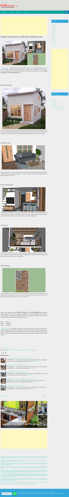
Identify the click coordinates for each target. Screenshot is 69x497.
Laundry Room (54, 40)
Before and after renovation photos (58, 108)
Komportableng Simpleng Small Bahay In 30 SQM (17, 372)
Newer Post (3, 395)
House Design (10, 347)
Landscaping (54, 44)
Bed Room (11, 12)
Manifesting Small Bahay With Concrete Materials (18, 365)
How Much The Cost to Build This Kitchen (20, 424)
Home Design (4, 347)
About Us (53, 99)
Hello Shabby (51, 492)
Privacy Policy (54, 104)
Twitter (16, 350)
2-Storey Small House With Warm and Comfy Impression (19, 358)
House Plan (54, 26)
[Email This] (2, 352)
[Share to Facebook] (5, 352)
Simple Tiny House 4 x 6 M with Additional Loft (21, 37)
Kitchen (24, 12)
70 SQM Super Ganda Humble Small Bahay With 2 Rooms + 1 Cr (21, 378)
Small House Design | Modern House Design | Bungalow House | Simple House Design (37, 493)
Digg (34, 350)
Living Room (3, 12)
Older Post (44, 395)
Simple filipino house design (57, 106)
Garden (53, 37)
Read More (35, 361)
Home (24, 395)
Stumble (28, 350)
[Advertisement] (24, 25)
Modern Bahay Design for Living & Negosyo (16, 385)
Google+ (22, 350)
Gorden (53, 42)
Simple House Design (60, 493)
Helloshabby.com (5, 67)
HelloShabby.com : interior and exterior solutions (32, 492)
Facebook (10, 350)
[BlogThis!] (3, 352)
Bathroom (18, 12)
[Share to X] (4, 352)
